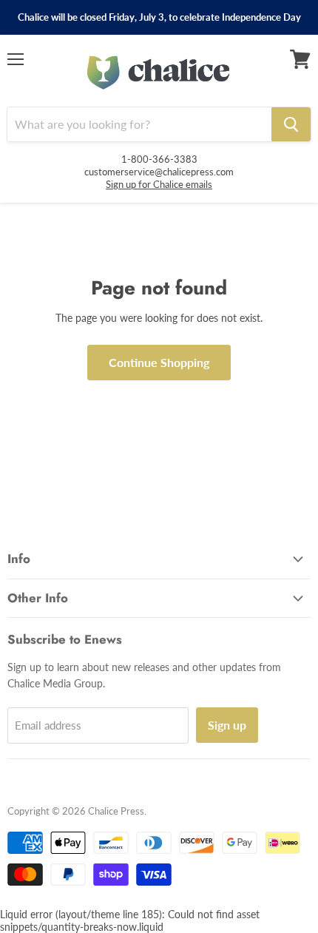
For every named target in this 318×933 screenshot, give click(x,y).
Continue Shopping (159, 362)
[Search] (291, 124)
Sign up (227, 725)
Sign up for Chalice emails (159, 184)
